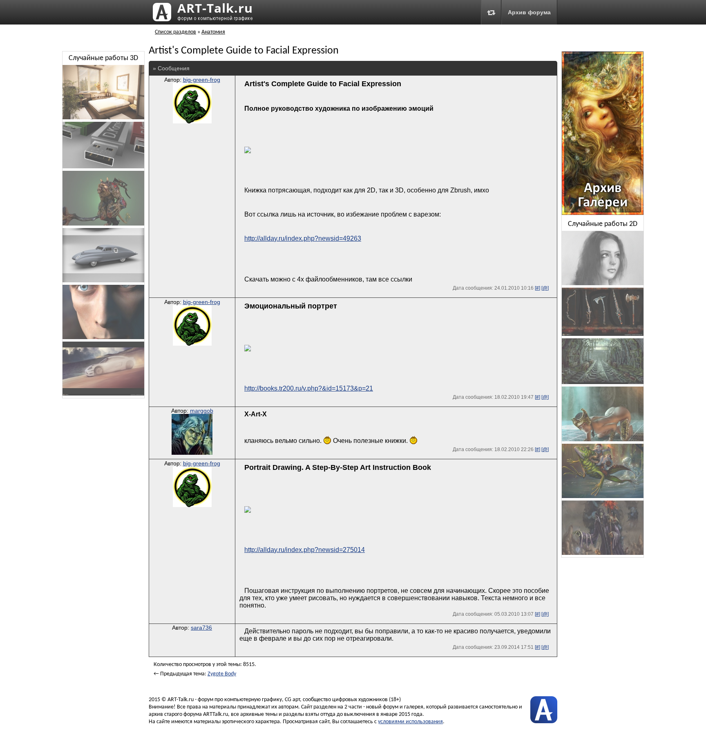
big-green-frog (201, 79)
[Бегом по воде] (602, 497)
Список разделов (175, 32)
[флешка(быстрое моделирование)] (103, 167)
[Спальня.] (103, 118)
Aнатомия (213, 32)
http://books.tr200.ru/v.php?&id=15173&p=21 (308, 388)
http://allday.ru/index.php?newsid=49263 (302, 238)
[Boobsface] (602, 284)
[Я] (103, 338)
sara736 (201, 627)
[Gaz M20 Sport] (103, 281)
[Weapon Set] (602, 334)
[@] (545, 288)
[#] (537, 288)
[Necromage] (602, 553)
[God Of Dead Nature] (103, 224)
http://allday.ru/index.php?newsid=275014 (304, 549)
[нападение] (602, 440)
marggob (201, 410)
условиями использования (410, 722)
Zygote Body (222, 674)
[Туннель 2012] (602, 383)
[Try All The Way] (103, 394)
